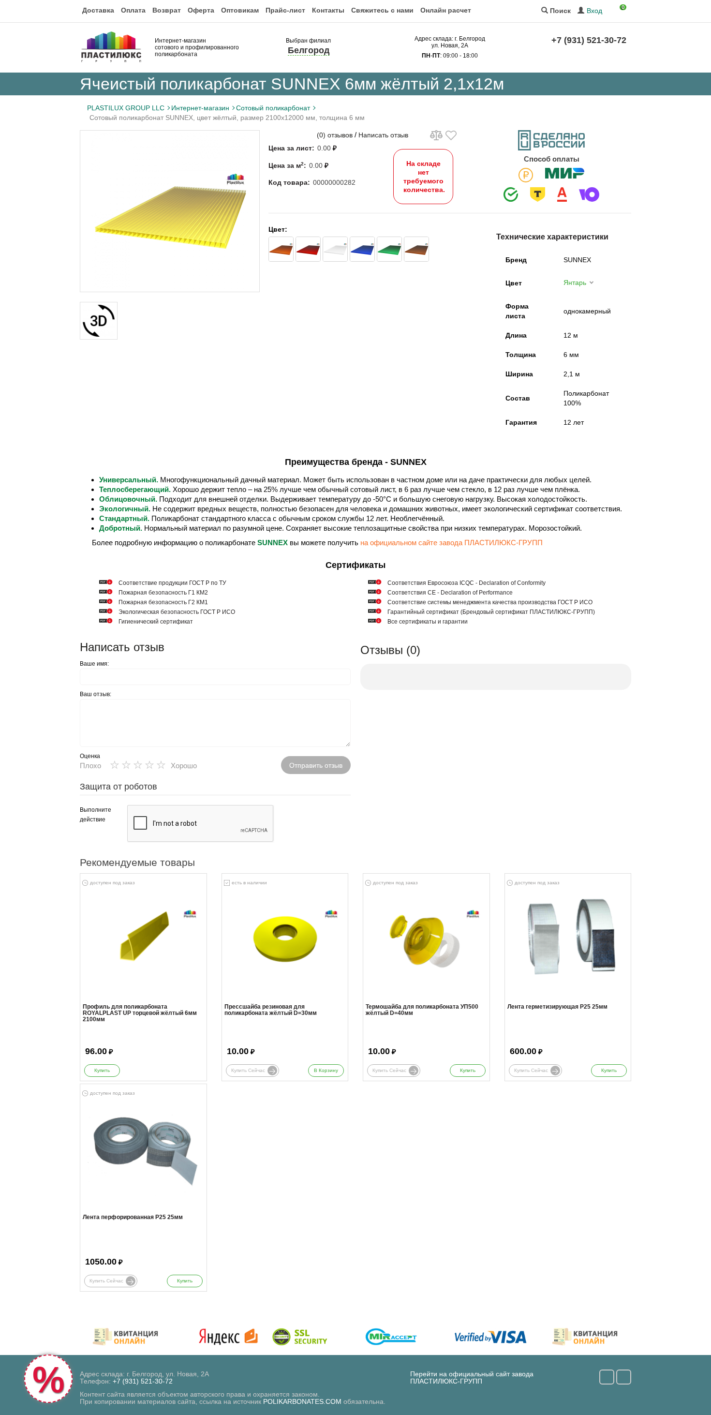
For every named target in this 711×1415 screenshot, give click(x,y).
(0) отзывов (335, 135)
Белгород (308, 50)
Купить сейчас (248, 1070)
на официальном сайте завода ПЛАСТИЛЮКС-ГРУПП (451, 542)
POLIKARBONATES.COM (302, 1401)
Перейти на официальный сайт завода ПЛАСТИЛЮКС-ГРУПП (471, 1377)
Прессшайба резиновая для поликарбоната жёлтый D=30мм (270, 1010)
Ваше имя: (94, 663)
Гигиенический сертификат (155, 621)
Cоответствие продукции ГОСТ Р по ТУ (172, 583)
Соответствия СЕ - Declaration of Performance (450, 592)
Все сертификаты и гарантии (427, 621)
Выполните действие (95, 814)
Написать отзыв (383, 135)
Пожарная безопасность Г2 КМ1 (163, 602)
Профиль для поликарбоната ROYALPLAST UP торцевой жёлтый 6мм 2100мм (140, 1013)
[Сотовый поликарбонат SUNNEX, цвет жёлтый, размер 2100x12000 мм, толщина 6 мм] (170, 211)
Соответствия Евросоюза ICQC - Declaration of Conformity (466, 583)
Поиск (559, 11)
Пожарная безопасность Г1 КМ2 (163, 592)
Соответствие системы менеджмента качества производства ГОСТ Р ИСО (489, 602)
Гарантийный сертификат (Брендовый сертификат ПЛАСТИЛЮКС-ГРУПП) (491, 612)
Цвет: (277, 229)
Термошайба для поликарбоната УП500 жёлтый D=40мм (422, 1010)
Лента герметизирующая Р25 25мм (557, 1007)
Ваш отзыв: (95, 694)
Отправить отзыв (315, 765)
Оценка (90, 756)
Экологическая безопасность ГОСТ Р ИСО (176, 612)
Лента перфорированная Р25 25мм (133, 1217)
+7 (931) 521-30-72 (588, 40)
